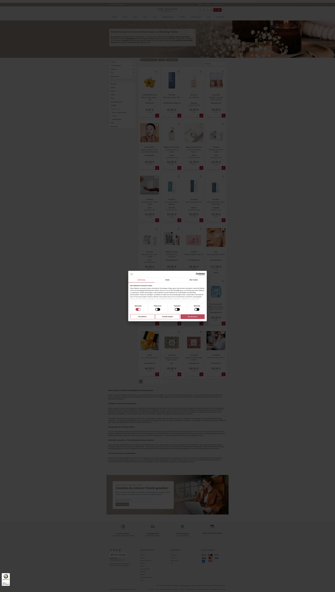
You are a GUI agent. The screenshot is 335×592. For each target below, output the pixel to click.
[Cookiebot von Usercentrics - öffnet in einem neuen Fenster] (197, 274)
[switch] (157, 309)
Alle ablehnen (142, 316)
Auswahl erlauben (167, 316)
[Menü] (9, 574)
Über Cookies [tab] (193, 280)
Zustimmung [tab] (141, 280)
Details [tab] (167, 280)
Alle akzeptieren (193, 316)
